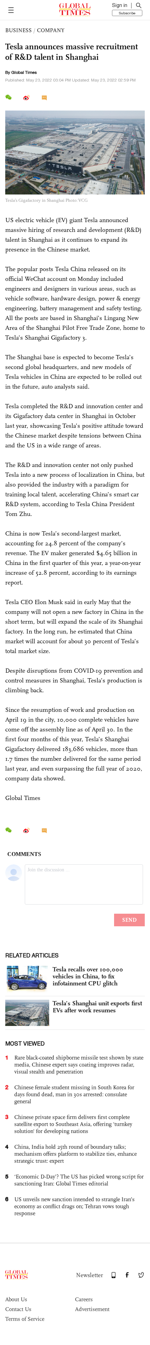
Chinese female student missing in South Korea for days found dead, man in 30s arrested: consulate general (74, 1094)
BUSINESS (18, 30)
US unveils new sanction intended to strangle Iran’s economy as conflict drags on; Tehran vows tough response (74, 1206)
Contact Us (18, 1309)
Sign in (119, 5)
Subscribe (127, 13)
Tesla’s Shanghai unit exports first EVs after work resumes (97, 1006)
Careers (84, 1299)
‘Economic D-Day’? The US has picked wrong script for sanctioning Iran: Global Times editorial (79, 1180)
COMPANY (51, 30)
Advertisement (92, 1309)
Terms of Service (24, 1319)
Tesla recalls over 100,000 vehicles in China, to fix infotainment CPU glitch (88, 976)
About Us (16, 1299)
